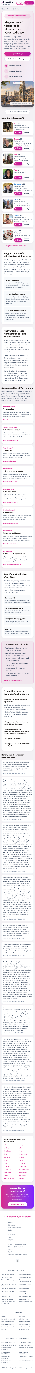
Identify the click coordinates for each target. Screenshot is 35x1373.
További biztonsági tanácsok (13, 680)
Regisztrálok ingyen (18, 53)
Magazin (9, 1278)
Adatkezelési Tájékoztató (14, 1285)
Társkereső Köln (22, 1330)
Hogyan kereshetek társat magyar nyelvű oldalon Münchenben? (16, 743)
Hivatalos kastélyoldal (10, 481)
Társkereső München (7, 1313)
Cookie (9, 1290)
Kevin (16, 231)
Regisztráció (29, 3)
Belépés (20, 3)
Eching (6, 1199)
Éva (15, 170)
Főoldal (3, 9)
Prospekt (4, 1368)
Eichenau (7, 1205)
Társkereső (21, 1355)
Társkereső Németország (22, 1341)
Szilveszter (18, 184)
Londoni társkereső (23, 1365)
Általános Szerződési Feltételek (16, 1283)
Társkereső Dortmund (7, 1330)
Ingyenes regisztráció (13, 1266)
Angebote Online (23, 1368)
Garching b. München (10, 1217)
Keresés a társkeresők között (17, 112)
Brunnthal (7, 1196)
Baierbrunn (7, 1189)
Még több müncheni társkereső (17, 246)
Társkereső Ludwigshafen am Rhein (25, 1319)
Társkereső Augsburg (7, 1318)
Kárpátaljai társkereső (7, 1363)
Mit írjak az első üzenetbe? (14, 759)
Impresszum (11, 1273)
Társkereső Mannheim (24, 1332)
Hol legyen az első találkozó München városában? (14, 765)
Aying (20, 1186)
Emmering (21, 1205)
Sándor (16, 215)
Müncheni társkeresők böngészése (17, 59)
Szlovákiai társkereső (7, 1365)
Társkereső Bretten (23, 1337)
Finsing (6, 1214)
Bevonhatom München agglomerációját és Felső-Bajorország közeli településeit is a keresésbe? (17, 751)
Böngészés (10, 1263)
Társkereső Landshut (7, 1332)
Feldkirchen (8, 1211)
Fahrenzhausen (23, 1208)
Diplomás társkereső (7, 1360)
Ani (15, 123)
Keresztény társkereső (8, 1357)
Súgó (8, 1276)
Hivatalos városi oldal (10, 420)
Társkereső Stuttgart (24, 1313)
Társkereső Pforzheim (24, 1323)
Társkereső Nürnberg (24, 1316)
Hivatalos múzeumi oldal (11, 440)
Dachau (20, 1196)
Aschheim (7, 1186)
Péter (16, 200)
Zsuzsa (16, 139)
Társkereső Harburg (7, 1337)
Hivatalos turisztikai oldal (11, 523)
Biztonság (10, 1288)
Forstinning (22, 1214)
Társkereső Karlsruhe (24, 1335)
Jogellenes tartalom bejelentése (16, 1293)
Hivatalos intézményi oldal (12, 564)
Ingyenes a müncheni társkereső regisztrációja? (15, 701)
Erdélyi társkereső (23, 1357)
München (21, 1217)
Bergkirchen (22, 1193)
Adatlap (26, 132)
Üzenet (18, 132)
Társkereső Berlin (6, 1316)
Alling (6, 1183)
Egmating (21, 1202)
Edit (15, 154)
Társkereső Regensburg (8, 1327)
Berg (19, 1189)
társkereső (4, 1355)
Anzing (20, 1183)
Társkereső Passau (23, 1327)
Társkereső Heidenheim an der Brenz (8, 1341)
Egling (6, 1202)
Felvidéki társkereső (24, 1360)
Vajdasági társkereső (24, 1363)
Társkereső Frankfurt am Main (8, 1323)
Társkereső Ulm (5, 1335)
